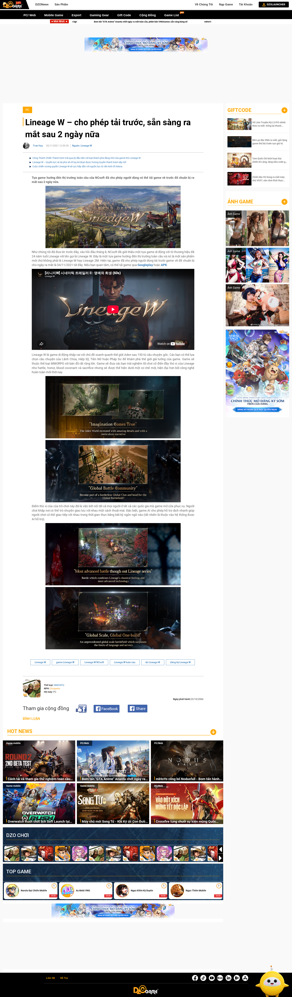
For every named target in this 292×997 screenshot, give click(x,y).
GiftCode (239, 110)
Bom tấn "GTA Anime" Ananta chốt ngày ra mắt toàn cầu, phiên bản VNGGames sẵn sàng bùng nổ (113, 779)
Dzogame (55, 688)
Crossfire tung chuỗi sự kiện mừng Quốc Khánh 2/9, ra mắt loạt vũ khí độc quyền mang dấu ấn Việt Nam (186, 821)
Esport (76, 15)
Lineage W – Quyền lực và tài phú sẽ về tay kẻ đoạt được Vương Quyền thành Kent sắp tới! (79, 162)
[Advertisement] (146, 79)
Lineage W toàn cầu (124, 662)
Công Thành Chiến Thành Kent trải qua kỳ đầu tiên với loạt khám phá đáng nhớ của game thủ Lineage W (86, 158)
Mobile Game (53, 15)
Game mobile (13, 743)
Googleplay (145, 265)
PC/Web (84, 743)
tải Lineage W (152, 662)
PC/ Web (29, 15)
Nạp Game (226, 4)
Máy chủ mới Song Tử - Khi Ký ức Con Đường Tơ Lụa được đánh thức (115, 821)
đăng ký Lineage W (180, 662)
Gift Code (124, 15)
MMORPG (59, 685)
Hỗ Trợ (64, 978)
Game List (171, 15)
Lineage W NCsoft (94, 662)
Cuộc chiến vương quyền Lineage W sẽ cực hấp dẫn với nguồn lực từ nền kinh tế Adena (77, 166)
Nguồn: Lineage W (82, 145)
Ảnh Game (240, 202)
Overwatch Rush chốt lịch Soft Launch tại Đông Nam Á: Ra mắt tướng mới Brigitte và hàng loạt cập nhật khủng (40, 821)
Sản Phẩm (61, 4)
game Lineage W (65, 662)
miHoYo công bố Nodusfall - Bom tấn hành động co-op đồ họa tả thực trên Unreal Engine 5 (143, 21)
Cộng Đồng (147, 15)
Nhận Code (265, 124)
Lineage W (40, 662)
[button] (220, 858)
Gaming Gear (99, 15)
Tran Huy (38, 145)
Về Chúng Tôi (204, 4)
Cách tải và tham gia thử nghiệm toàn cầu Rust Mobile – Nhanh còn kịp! (39, 779)
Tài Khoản (245, 4)
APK (164, 265)
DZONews (41, 4)
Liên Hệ (50, 978)
